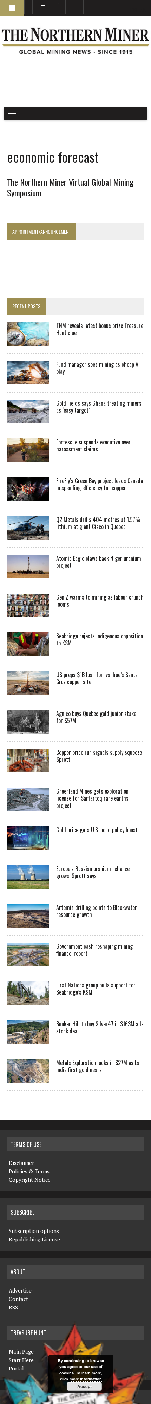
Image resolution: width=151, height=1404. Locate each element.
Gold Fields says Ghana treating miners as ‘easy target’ (99, 407)
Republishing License (34, 1239)
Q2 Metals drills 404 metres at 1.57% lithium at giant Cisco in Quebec (98, 523)
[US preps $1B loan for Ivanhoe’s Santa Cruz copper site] (28, 690)
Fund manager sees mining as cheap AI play (98, 368)
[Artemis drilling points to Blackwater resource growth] (28, 922)
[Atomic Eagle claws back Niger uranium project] (28, 573)
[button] (12, 8)
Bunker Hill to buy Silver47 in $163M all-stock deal (99, 1027)
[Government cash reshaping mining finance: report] (28, 961)
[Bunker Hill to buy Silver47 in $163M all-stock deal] (28, 1039)
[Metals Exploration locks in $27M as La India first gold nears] (28, 1078)
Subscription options (34, 1230)
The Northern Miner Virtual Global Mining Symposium (70, 187)
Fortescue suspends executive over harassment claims (93, 446)
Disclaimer (21, 1162)
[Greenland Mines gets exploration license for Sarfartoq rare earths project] (28, 806)
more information (86, 1378)
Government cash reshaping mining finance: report (94, 950)
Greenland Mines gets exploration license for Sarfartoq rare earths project (92, 798)
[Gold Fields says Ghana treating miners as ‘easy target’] (28, 418)
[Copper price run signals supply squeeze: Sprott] (28, 767)
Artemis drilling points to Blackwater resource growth (96, 911)
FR (142, 9)
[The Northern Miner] (75, 40)
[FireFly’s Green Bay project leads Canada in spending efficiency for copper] (28, 496)
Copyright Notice (30, 1179)
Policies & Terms (29, 1171)
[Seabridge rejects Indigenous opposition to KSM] (28, 651)
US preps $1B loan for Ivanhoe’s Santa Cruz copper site (97, 678)
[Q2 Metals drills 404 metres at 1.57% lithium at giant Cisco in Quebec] (28, 535)
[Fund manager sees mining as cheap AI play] (28, 379)
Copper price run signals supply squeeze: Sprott (99, 756)
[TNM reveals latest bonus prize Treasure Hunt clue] (28, 341)
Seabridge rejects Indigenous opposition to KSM (99, 640)
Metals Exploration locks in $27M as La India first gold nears (97, 1066)
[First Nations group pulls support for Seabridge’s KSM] (28, 1000)
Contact (18, 1298)
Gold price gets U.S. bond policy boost (97, 830)
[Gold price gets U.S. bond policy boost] (28, 845)
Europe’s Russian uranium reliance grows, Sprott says (93, 872)
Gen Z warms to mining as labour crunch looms (100, 601)
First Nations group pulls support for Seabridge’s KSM (96, 989)
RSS (13, 1307)
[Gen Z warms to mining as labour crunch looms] (28, 612)
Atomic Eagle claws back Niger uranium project (98, 562)
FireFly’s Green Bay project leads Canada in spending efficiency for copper (99, 484)
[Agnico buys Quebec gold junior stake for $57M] (28, 729)
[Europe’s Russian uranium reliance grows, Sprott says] (28, 884)
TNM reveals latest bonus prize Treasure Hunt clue (99, 329)
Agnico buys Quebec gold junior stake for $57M (96, 717)
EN (134, 9)
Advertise (20, 1290)
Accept (84, 1386)
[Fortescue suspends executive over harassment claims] (28, 457)
